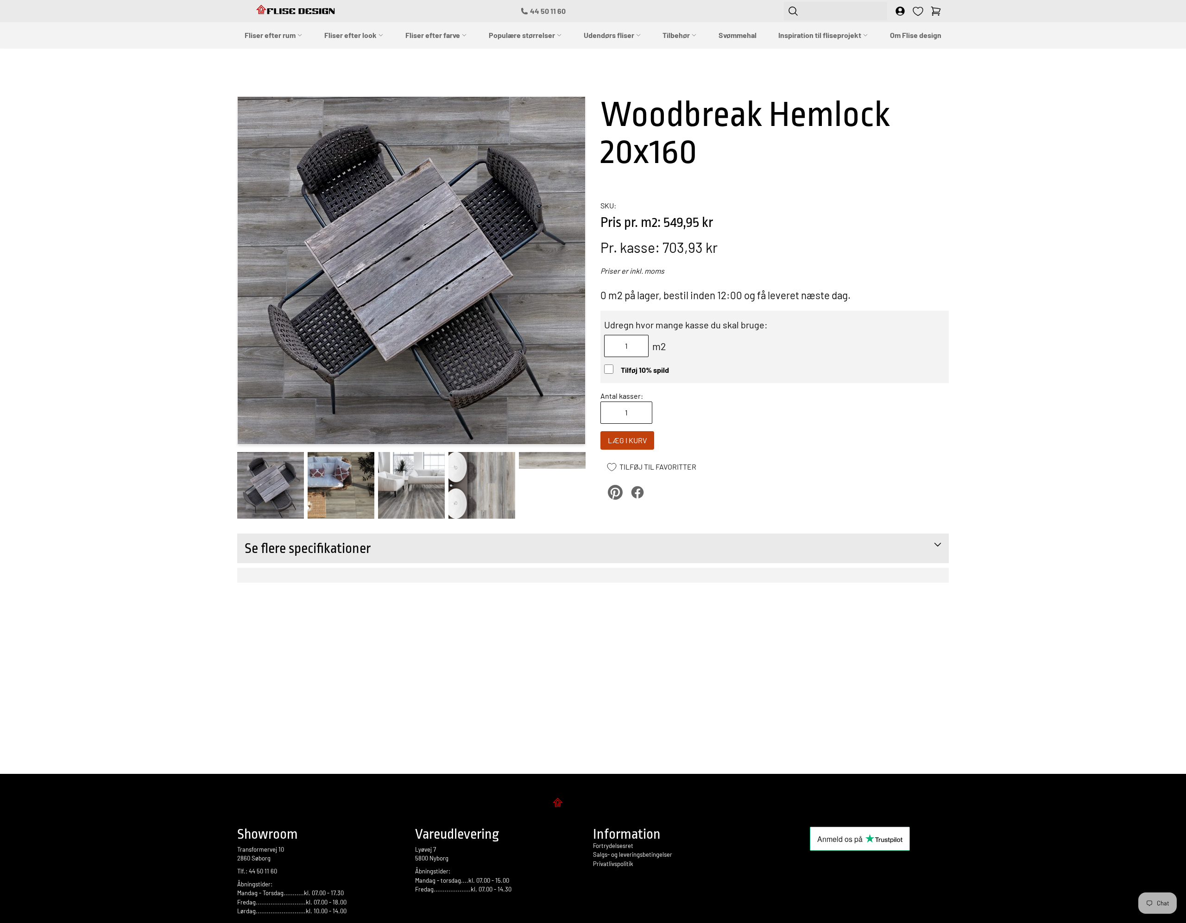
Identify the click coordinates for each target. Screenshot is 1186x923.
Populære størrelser (522, 35)
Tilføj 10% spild (645, 369)
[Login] (900, 11)
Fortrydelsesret (613, 845)
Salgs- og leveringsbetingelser (632, 854)
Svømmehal (738, 35)
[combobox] (835, 11)
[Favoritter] (918, 11)
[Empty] (935, 11)
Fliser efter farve (433, 35)
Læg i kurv (627, 440)
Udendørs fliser (610, 35)
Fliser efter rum (271, 35)
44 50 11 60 (548, 10)
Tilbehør (676, 35)
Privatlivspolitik (613, 863)
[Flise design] (593, 804)
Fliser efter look (351, 35)
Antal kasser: (621, 395)
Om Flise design (915, 35)
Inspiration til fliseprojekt (820, 35)
